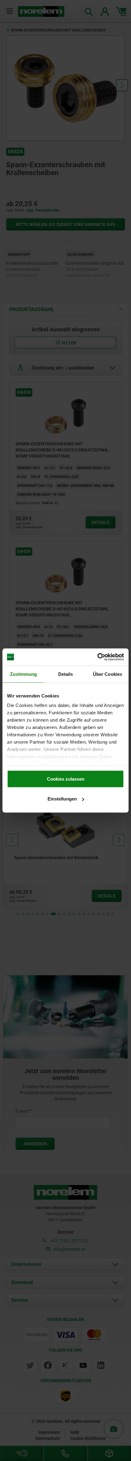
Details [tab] (65, 673)
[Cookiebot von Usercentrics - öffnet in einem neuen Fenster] (97, 657)
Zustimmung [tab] (23, 673)
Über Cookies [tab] (107, 673)
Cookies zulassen (65, 778)
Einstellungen (62, 798)
